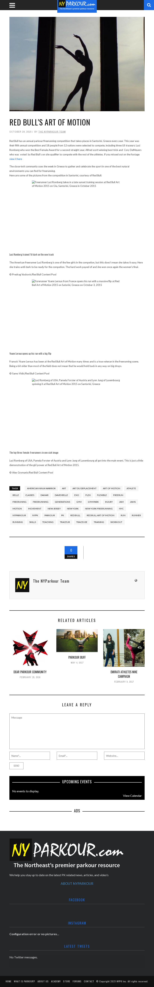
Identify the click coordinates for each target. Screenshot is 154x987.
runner (136, 515)
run (123, 515)
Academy (56, 981)
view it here (15, 158)
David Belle (61, 495)
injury (109, 501)
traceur (65, 522)
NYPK (35, 515)
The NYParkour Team (52, 131)
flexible (102, 495)
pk (62, 515)
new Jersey (54, 508)
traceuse (81, 522)
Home (8, 981)
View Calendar (132, 795)
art (64, 488)
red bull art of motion (100, 515)
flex (88, 495)
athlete (131, 488)
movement (34, 508)
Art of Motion (111, 488)
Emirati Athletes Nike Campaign (124, 674)
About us (43, 981)
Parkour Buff (77, 657)
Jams (133, 501)
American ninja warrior (41, 488)
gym (79, 501)
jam (121, 501)
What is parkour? (24, 981)
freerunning (40, 501)
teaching (48, 522)
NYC (121, 508)
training (99, 522)
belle (16, 495)
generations (62, 501)
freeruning (19, 501)
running (18, 522)
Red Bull (75, 515)
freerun (118, 495)
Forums (77, 981)
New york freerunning (99, 508)
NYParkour (19, 515)
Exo (76, 495)
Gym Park (93, 501)
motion (17, 508)
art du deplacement (84, 488)
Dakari (44, 495)
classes (29, 495)
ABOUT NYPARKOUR (77, 883)
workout (116, 522)
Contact (89, 981)
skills (32, 522)
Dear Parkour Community (30, 672)
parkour (50, 515)
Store (66, 981)
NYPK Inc (121, 981)
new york (73, 508)
